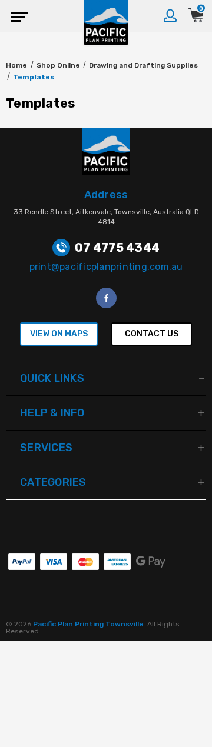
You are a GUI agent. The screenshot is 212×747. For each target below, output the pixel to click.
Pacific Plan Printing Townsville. (90, 624)
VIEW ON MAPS (59, 334)
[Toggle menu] (16, 16)
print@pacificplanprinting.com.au (106, 266)
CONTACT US (151, 334)
